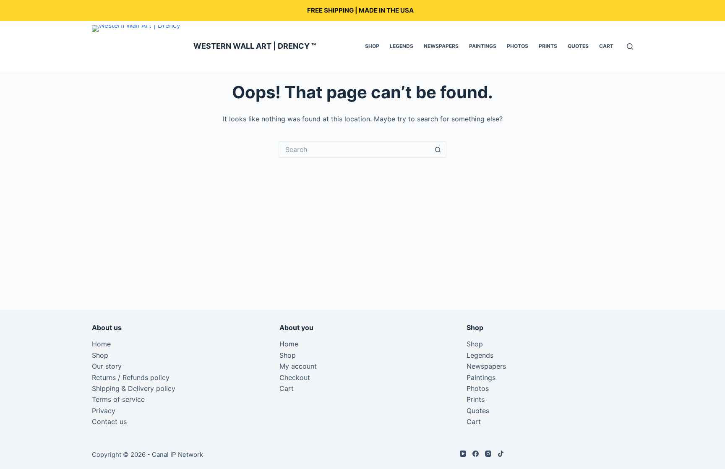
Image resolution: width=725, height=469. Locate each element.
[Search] (630, 46)
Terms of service (118, 399)
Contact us (109, 421)
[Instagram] (488, 454)
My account (298, 366)
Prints (548, 46)
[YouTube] (463, 454)
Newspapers (441, 46)
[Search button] (438, 149)
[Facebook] (475, 454)
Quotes (578, 46)
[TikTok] (501, 454)
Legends (401, 46)
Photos (517, 46)
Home (101, 344)
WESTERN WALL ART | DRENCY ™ (254, 46)
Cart (606, 46)
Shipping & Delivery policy (133, 388)
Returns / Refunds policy (131, 377)
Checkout (294, 377)
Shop (372, 46)
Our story (107, 366)
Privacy (103, 410)
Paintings (482, 46)
